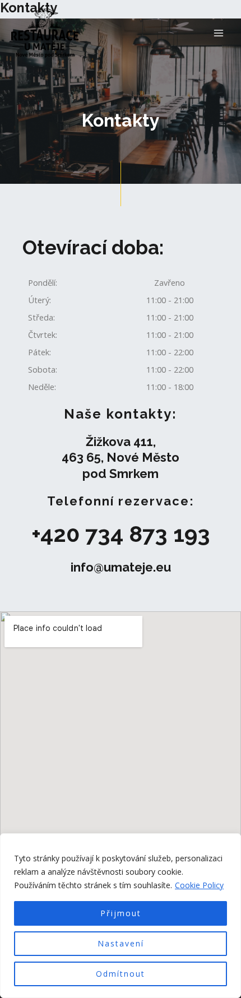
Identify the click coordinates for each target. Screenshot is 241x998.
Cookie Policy (199, 885)
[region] (120, 915)
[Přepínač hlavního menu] (218, 32)
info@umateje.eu (121, 567)
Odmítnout (120, 973)
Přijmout (120, 913)
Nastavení (121, 943)
